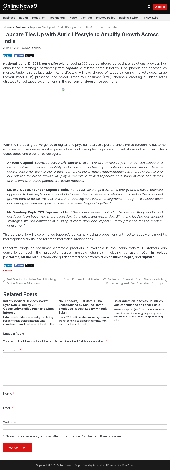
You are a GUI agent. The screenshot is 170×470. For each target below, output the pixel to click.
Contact (86, 18)
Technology (57, 18)
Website (9, 422)
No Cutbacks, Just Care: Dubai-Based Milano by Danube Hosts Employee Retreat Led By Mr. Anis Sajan (83, 306)
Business (9, 18)
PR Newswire (150, 18)
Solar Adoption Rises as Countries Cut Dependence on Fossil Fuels (138, 303)
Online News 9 (20, 5)
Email (8, 408)
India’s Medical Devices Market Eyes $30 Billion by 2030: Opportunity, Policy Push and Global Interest (29, 306)
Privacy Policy (105, 18)
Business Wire (128, 18)
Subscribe (160, 7)
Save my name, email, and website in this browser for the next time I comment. (65, 436)
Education (38, 18)
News (73, 18)
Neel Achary (33, 48)
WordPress (128, 465)
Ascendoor (99, 465)
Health (23, 18)
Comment (12, 350)
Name (8, 393)
